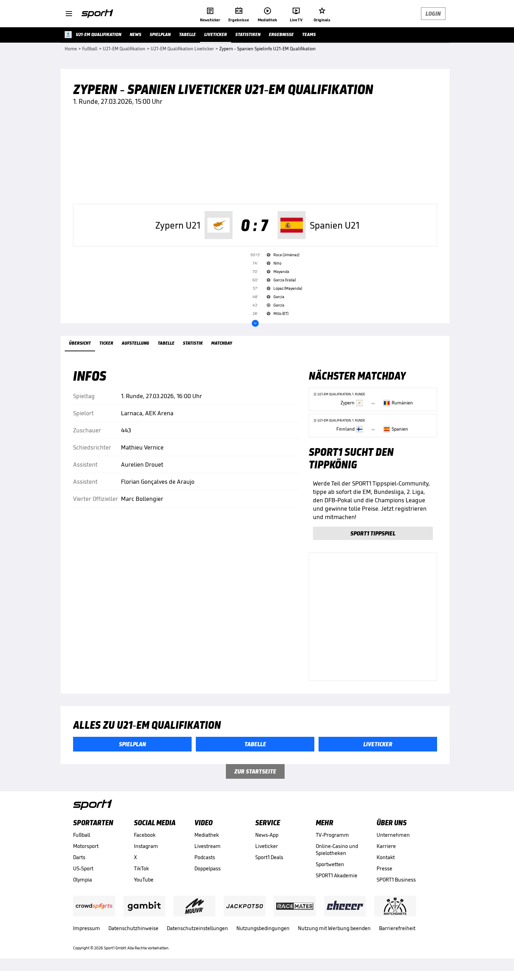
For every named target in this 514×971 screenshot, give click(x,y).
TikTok (141, 868)
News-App (266, 835)
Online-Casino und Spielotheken (337, 849)
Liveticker (266, 846)
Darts (79, 857)
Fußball (81, 835)
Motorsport (86, 846)
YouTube (144, 879)
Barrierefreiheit (397, 928)
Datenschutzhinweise (133, 928)
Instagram (146, 846)
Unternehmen (393, 835)
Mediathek (206, 835)
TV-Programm (332, 835)
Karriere (386, 846)
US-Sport (83, 868)
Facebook (145, 835)
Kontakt (386, 857)
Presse (384, 868)
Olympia (82, 879)
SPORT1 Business (396, 879)
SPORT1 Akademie (336, 875)
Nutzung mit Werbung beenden (334, 928)
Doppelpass (207, 868)
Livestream (207, 846)
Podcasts (204, 857)
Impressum (86, 928)
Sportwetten (330, 864)
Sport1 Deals (269, 857)
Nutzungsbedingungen (263, 928)
